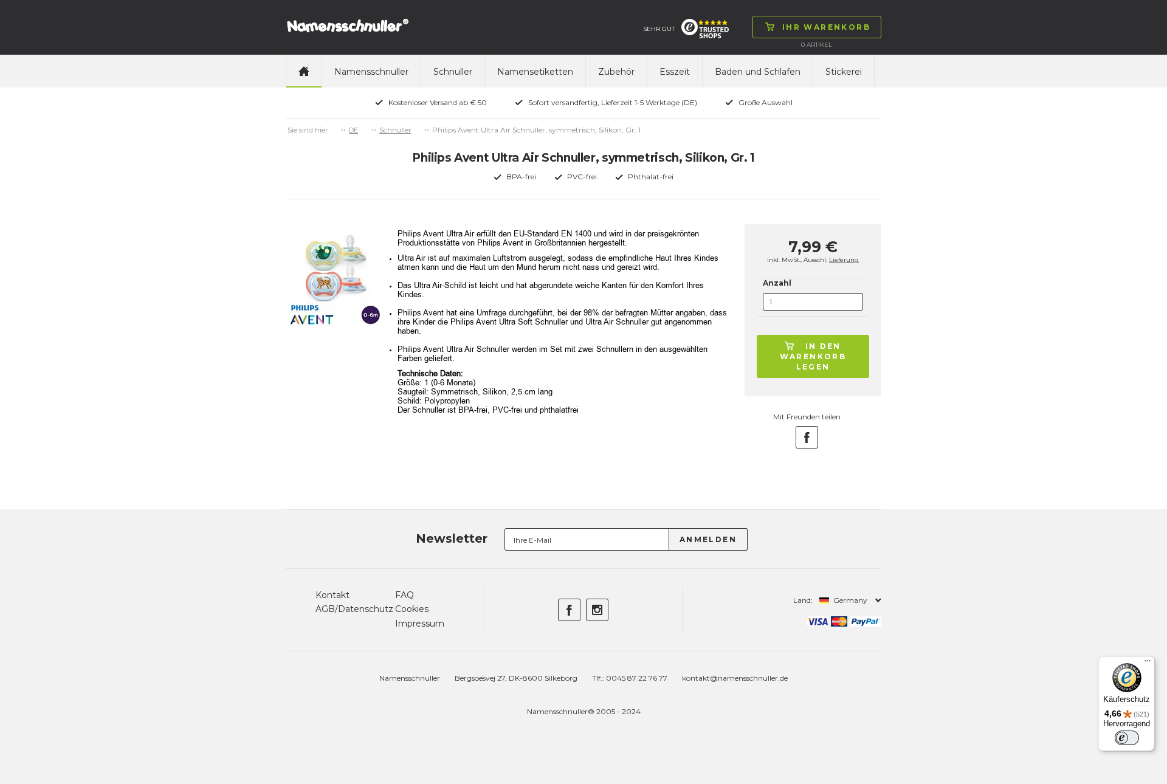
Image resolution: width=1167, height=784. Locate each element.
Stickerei (843, 71)
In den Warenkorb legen (813, 356)
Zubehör (616, 71)
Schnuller (452, 71)
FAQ (404, 595)
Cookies (412, 608)
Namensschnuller (371, 71)
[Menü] (1147, 663)
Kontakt (332, 595)
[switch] (1127, 738)
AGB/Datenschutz (354, 608)
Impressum (419, 623)
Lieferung (844, 260)
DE (353, 130)
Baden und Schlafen (757, 71)
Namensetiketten (535, 71)
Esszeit (674, 71)
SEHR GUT (659, 29)
